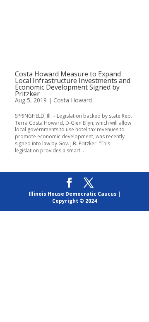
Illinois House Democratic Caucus (73, 193)
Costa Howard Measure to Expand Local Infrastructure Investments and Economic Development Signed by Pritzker (72, 83)
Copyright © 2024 (74, 200)
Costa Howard (72, 100)
